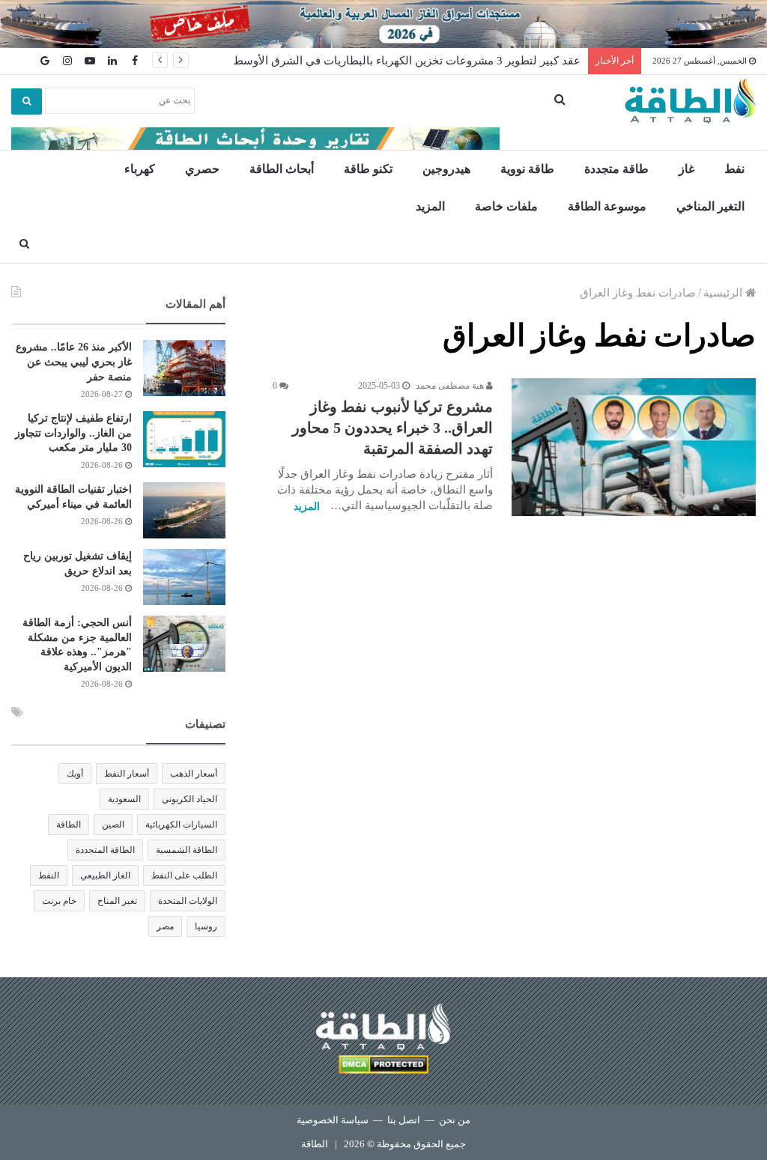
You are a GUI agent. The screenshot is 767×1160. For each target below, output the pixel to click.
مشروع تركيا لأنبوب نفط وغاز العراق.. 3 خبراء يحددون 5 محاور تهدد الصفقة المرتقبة (392, 427)
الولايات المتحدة (187, 901)
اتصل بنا (403, 1120)
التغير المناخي (710, 206)
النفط (48, 875)
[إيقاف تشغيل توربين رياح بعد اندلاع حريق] (184, 577)
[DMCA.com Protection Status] (383, 1066)
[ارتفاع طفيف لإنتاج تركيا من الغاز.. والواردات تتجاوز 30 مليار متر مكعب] (184, 439)
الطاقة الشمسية (186, 850)
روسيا (206, 926)
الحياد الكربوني (189, 799)
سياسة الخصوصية (333, 1120)
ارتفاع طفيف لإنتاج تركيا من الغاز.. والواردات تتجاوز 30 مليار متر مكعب (73, 433)
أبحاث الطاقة (281, 169)
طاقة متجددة (616, 169)
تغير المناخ (117, 901)
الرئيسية (724, 293)
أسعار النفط (126, 773)
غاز (686, 169)
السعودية (124, 799)
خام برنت (59, 901)
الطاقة (68, 824)
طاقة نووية (527, 169)
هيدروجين (446, 169)
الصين (113, 824)
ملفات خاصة (506, 206)
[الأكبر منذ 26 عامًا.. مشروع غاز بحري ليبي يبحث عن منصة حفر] (184, 368)
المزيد (430, 206)
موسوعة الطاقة (607, 206)
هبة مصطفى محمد (451, 385)
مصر (165, 926)
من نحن (454, 1120)
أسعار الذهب (193, 773)
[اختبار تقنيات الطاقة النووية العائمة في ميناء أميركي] (184, 510)
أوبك (75, 773)
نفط (734, 169)
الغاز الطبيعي (105, 875)
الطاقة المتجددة (105, 850)
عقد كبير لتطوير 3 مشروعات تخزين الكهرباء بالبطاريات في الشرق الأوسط (406, 61)
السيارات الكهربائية (181, 824)
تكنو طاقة (368, 169)
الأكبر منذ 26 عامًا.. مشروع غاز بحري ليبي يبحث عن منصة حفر (74, 361)
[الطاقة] (690, 101)
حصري (202, 169)
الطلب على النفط (184, 875)
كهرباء (139, 169)
